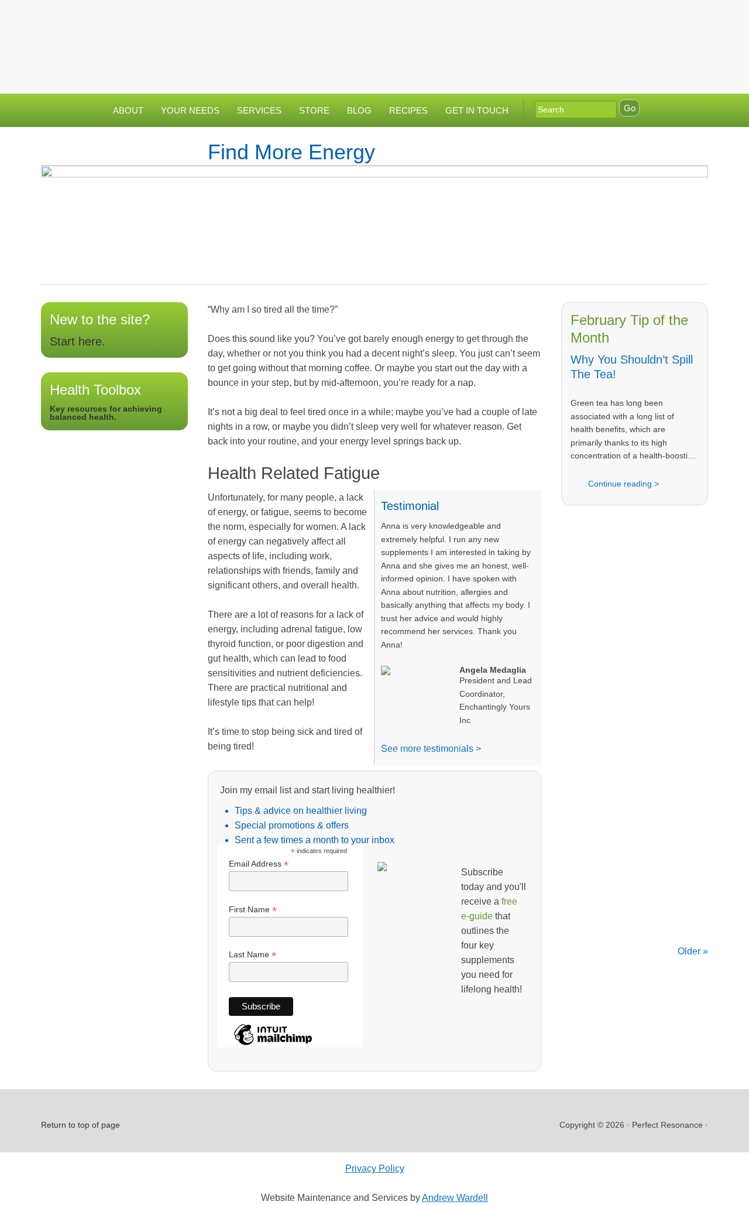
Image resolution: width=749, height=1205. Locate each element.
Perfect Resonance (374, 38)
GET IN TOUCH (477, 110)
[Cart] (695, 19)
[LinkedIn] (645, 19)
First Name (253, 909)
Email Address (258, 863)
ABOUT (128, 110)
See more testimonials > (431, 749)
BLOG (359, 110)
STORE (314, 110)
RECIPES (408, 110)
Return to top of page (80, 1124)
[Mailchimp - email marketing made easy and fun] (273, 1044)
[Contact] (598, 19)
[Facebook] (622, 19)
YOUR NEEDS (190, 110)
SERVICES (259, 110)
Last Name (252, 954)
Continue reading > (623, 483)
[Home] (575, 19)
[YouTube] (669, 19)
